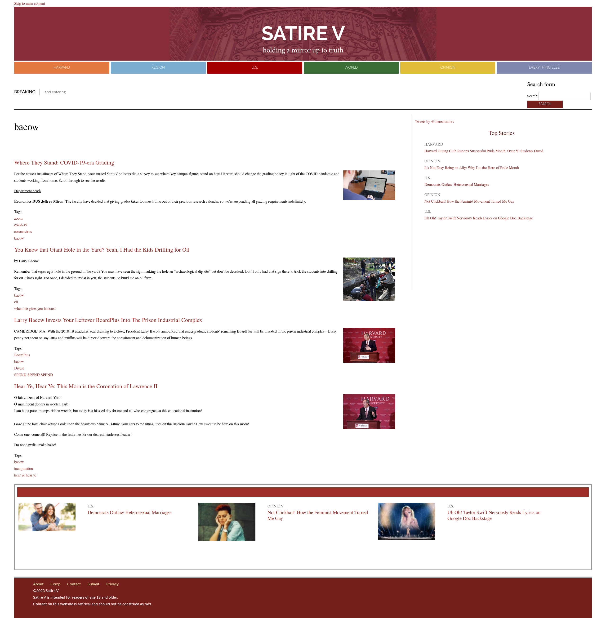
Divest (19, 367)
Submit (93, 584)
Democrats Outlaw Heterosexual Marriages (456, 184)
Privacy (112, 584)
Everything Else (544, 67)
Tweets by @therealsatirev (434, 121)
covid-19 (20, 224)
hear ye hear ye (25, 474)
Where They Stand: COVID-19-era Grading (64, 162)
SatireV (303, 34)
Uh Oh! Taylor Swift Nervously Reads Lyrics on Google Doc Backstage (478, 217)
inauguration (23, 468)
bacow (19, 238)
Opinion (447, 67)
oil (16, 301)
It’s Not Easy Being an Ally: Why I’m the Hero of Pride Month (471, 167)
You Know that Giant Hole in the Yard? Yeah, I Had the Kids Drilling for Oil (102, 249)
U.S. (255, 67)
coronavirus (23, 231)
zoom (18, 218)
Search (532, 95)
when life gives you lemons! (35, 308)
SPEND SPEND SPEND (33, 374)
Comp (55, 584)
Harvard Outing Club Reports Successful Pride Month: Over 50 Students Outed (483, 150)
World (351, 67)
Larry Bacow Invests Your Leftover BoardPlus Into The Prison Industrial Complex (108, 320)
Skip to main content (29, 3)
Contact (74, 584)
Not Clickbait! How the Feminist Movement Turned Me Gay (469, 201)
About (38, 584)
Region (158, 67)
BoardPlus (22, 354)
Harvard (61, 67)
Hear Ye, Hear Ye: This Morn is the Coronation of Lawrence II (85, 386)
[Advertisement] (69, 145)
